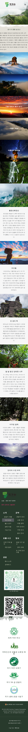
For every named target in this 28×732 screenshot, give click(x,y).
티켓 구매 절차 (8, 543)
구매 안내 (20, 530)
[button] (25, 4)
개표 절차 (8, 547)
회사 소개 (8, 561)
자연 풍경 (8, 520)
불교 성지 (8, 523)
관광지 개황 (8, 517)
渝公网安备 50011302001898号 (15, 704)
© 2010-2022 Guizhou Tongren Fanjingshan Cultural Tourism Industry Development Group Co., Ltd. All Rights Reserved (14, 711)
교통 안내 (20, 520)
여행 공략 (20, 523)
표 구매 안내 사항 (20, 551)
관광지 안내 (20, 517)
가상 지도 (8, 530)
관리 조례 (20, 547)
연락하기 (8, 564)
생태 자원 (8, 527)
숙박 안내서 (20, 526)
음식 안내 (20, 533)
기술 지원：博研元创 (14, 728)
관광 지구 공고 (20, 543)
